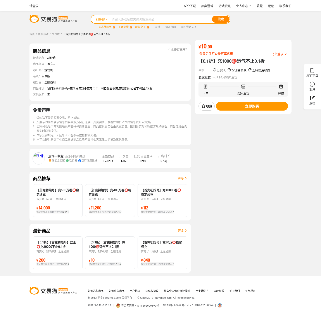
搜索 (221, 19)
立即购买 (252, 106)
